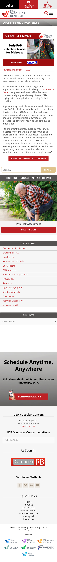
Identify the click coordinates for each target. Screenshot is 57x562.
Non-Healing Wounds (13, 261)
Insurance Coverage (28, 513)
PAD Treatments (28, 510)
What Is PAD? (28, 507)
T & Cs (44, 528)
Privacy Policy (23, 528)
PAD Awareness (10, 270)
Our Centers (9, 265)
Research (7, 283)
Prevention (8, 278)
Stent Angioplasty (11, 292)
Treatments (8, 296)
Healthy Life (8, 257)
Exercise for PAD (11, 252)
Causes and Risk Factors (15, 248)
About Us (28, 504)
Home (28, 501)
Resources (28, 519)
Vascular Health (10, 305)
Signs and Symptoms (13, 287)
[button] (9, 4)
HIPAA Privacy (35, 528)
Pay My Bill (28, 516)
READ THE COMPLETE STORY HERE (28, 158)
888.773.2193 (28, 426)
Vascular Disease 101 (13, 300)
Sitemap (13, 528)
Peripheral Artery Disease (15, 274)
